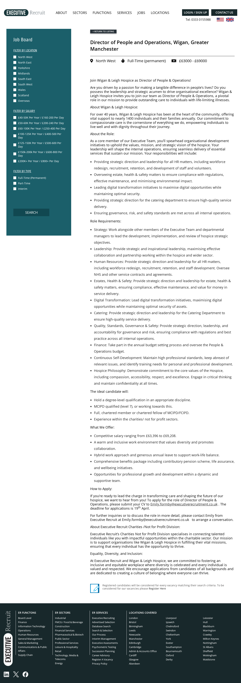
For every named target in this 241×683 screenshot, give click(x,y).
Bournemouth (174, 651)
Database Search (101, 626)
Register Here (157, 588)
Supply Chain (25, 655)
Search (31, 212)
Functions (102, 12)
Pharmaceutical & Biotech (69, 634)
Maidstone (209, 659)
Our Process (99, 634)
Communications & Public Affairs (32, 648)
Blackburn (208, 626)
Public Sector (62, 638)
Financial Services (64, 630)
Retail (58, 651)
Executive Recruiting (103, 618)
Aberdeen (134, 663)
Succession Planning (103, 651)
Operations (24, 630)
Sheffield (208, 651)
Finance (22, 622)
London (133, 618)
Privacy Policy (99, 663)
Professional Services (66, 643)
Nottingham (210, 643)
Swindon (171, 630)
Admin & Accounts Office (143, 651)
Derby (169, 659)
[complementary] (8, 638)
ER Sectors (62, 612)
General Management (30, 638)
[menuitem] (61, 12)
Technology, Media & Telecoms (66, 657)
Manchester (135, 638)
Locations (160, 12)
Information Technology (31, 626)
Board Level (24, 618)
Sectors (80, 12)
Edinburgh (135, 643)
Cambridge (135, 647)
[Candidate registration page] (94, 588)
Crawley (207, 634)
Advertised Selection (103, 622)
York (168, 638)
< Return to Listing (103, 31)
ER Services (100, 612)
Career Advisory (101, 655)
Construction (62, 626)
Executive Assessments (105, 643)
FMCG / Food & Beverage (69, 622)
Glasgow (133, 659)
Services (124, 12)
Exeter (169, 643)
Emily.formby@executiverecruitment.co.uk (183, 504)
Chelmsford (172, 626)
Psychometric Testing (104, 647)
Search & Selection (102, 630)
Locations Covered (143, 612)
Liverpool (171, 618)
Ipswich (170, 622)
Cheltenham (173, 634)
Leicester (208, 618)
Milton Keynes (211, 638)
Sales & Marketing (28, 643)
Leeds (132, 630)
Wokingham (210, 655)
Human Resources (28, 634)
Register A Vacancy (102, 659)
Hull (205, 622)
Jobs (141, 12)
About (61, 12)
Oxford (170, 655)
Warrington (209, 630)
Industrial (60, 618)
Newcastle (134, 634)
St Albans (208, 647)
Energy (59, 663)
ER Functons (27, 612)
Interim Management (104, 638)
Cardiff (133, 655)
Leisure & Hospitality (66, 647)
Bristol (132, 622)
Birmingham (136, 626)
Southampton (174, 647)
